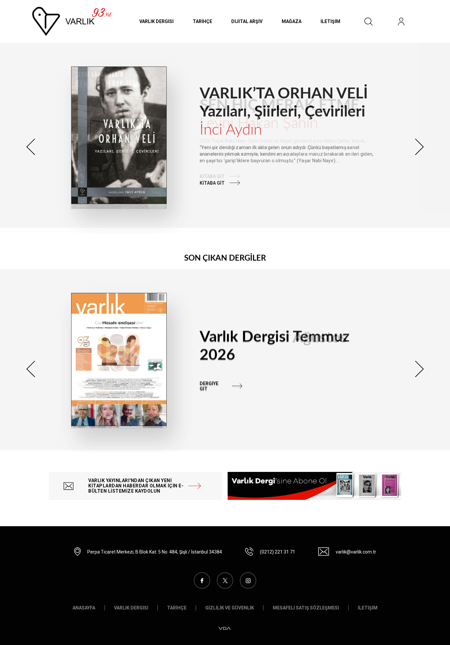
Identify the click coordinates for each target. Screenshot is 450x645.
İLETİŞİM (330, 21)
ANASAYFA (83, 607)
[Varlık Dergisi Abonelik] (314, 486)
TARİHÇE (202, 21)
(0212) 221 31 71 (277, 552)
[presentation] (30, 147)
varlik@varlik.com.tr (356, 552)
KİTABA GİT (212, 183)
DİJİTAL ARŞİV (247, 21)
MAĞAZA (291, 21)
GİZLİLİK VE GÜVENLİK (229, 607)
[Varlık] (71, 21)
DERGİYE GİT (209, 386)
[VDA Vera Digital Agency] (225, 628)
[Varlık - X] (225, 580)
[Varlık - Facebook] (202, 580)
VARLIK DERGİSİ (156, 21)
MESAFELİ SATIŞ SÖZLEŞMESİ (306, 607)
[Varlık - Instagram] (248, 580)
